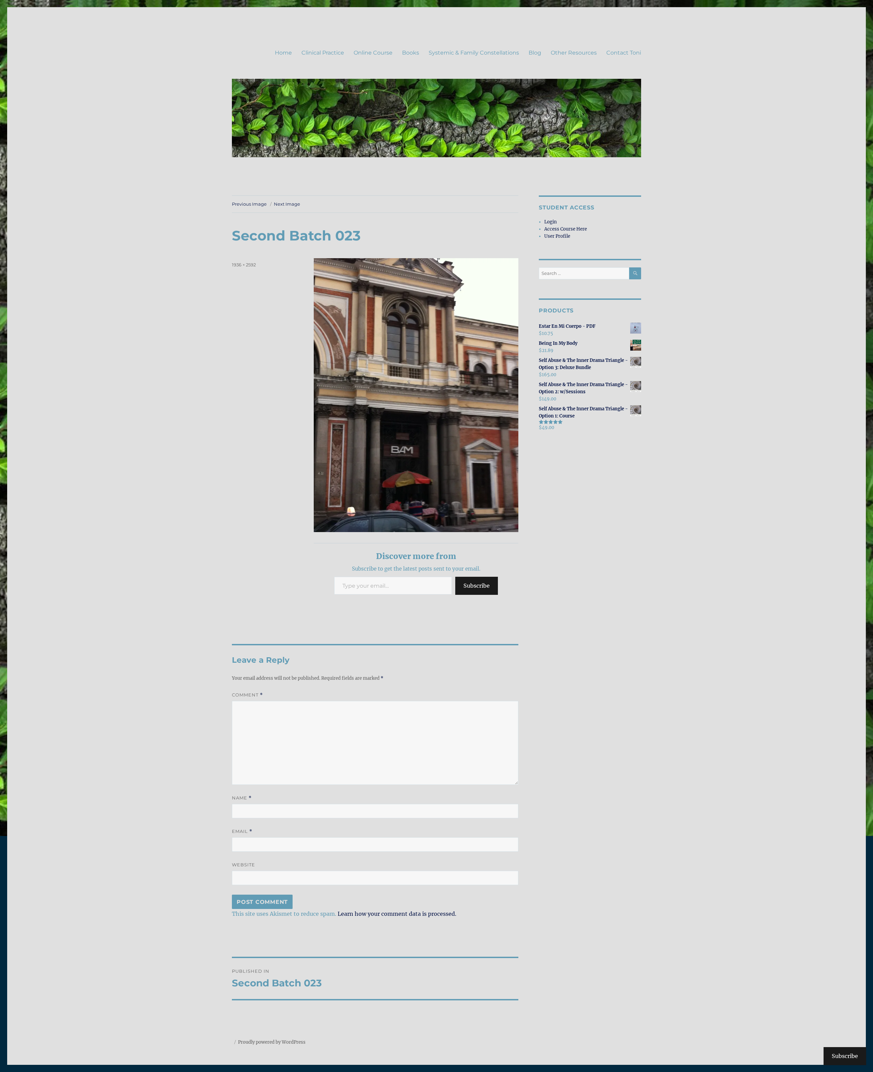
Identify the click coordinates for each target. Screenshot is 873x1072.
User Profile (557, 236)
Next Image (287, 204)
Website (243, 864)
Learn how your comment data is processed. (397, 913)
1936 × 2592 (244, 264)
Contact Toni (623, 52)
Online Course (373, 52)
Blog (535, 52)
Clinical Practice (322, 52)
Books (410, 52)
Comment (247, 695)
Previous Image (249, 204)
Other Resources (574, 52)
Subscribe (476, 585)
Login (550, 222)
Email (242, 831)
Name (242, 798)
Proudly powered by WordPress (272, 1042)
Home (283, 52)
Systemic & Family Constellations (474, 52)
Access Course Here (565, 229)
